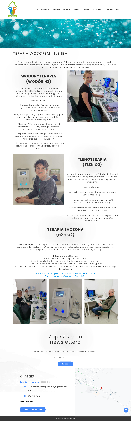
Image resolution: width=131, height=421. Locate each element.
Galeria (110, 10)
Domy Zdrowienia (42, 10)
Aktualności (98, 10)
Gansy (86, 10)
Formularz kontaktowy (32, 409)
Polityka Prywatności (69, 418)
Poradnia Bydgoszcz (61, 10)
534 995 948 (34, 396)
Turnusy (76, 10)
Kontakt (119, 10)
